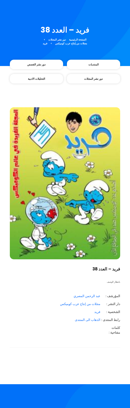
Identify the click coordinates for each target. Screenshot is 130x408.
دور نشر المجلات (57, 39)
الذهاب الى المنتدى (87, 320)
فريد (45, 43)
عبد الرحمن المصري (87, 296)
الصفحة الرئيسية (77, 39)
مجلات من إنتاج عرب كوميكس (71, 43)
